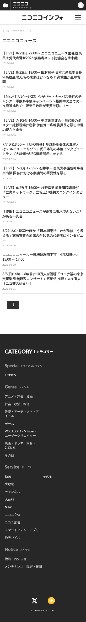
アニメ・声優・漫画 (19, 396)
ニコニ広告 (12, 522)
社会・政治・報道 (17, 404)
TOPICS (10, 375)
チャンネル (12, 491)
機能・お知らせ (16, 559)
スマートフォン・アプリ (22, 530)
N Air (8, 507)
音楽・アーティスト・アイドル (22, 414)
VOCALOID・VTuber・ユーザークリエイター (21, 433)
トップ (6, 31)
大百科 (9, 499)
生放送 (9, 484)
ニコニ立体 (12, 515)
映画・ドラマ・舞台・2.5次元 (20, 445)
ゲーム (9, 424)
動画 (8, 476)
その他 (9, 455)
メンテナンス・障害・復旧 (23, 566)
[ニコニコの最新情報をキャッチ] (51, 600)
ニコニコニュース (22, 31)
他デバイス (12, 537)
